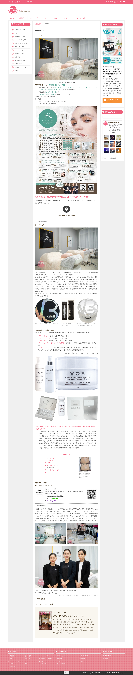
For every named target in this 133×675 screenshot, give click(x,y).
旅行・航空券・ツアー (20, 60)
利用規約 (59, 661)
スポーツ (17, 70)
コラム (55, 18)
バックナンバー (68, 18)
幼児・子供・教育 (19, 46)
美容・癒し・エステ (20, 36)
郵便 (42, 661)
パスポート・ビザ (14, 661)
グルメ (16, 33)
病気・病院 (43, 664)
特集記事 (21, 18)
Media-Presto (108, 655)
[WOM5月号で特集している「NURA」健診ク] (106, 144)
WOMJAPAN (108, 658)
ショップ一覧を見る (20, 29)
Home (12, 18)
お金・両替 (28, 656)
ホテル (27, 661)
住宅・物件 (17, 57)
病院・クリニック (19, 53)
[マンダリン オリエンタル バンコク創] (118, 138)
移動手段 (27, 658)
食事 (26, 664)
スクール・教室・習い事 (21, 43)
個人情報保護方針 (62, 664)
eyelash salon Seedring (55, 496)
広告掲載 (59, 658)
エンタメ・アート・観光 (21, 67)
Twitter (82, 661)
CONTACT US (109, 2)
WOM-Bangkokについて (63, 656)
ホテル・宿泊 (18, 64)
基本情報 (12, 656)
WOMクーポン (81, 18)
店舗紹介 (38, 24)
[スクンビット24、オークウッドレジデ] (118, 150)
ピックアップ (34, 18)
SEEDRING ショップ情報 (66, 215)
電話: (51, 494)
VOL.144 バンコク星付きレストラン (69, 615)
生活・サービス (19, 50)
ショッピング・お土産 (20, 40)
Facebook (82, 658)
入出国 (11, 664)
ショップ (46, 18)
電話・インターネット (46, 658)
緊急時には (13, 666)
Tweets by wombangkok (109, 158)
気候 (11, 658)
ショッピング (44, 656)
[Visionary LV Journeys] (118, 144)
